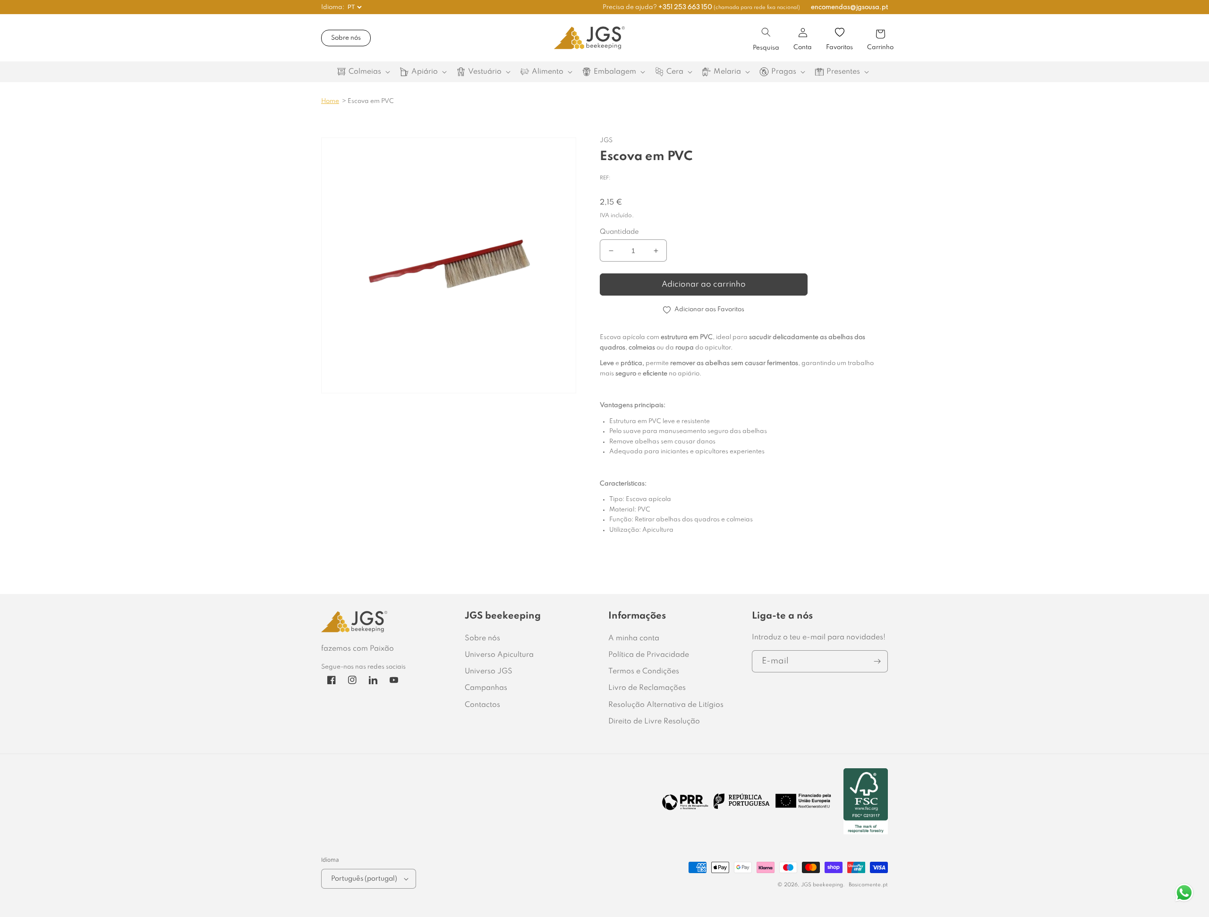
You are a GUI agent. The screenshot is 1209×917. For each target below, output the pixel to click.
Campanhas (486, 688)
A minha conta (633, 638)
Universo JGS (488, 671)
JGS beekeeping (822, 885)
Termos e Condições (643, 671)
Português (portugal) (364, 878)
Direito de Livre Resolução (654, 721)
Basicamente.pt (868, 885)
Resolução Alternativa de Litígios (666, 705)
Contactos (482, 705)
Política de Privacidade (648, 655)
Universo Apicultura (499, 655)
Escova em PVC (371, 101)
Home (330, 101)
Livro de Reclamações (647, 688)
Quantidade (619, 232)
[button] (766, 32)
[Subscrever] (877, 661)
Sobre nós (346, 38)
